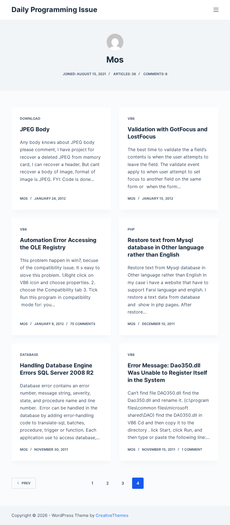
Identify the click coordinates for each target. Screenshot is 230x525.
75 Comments (82, 324)
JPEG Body (35, 129)
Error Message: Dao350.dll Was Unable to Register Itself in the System (167, 372)
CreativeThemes (112, 515)
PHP (131, 229)
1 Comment (192, 449)
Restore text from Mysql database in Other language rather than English (166, 247)
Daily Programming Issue (54, 9)
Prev (26, 483)
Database (29, 355)
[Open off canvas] (216, 9)
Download (30, 118)
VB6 (131, 118)
